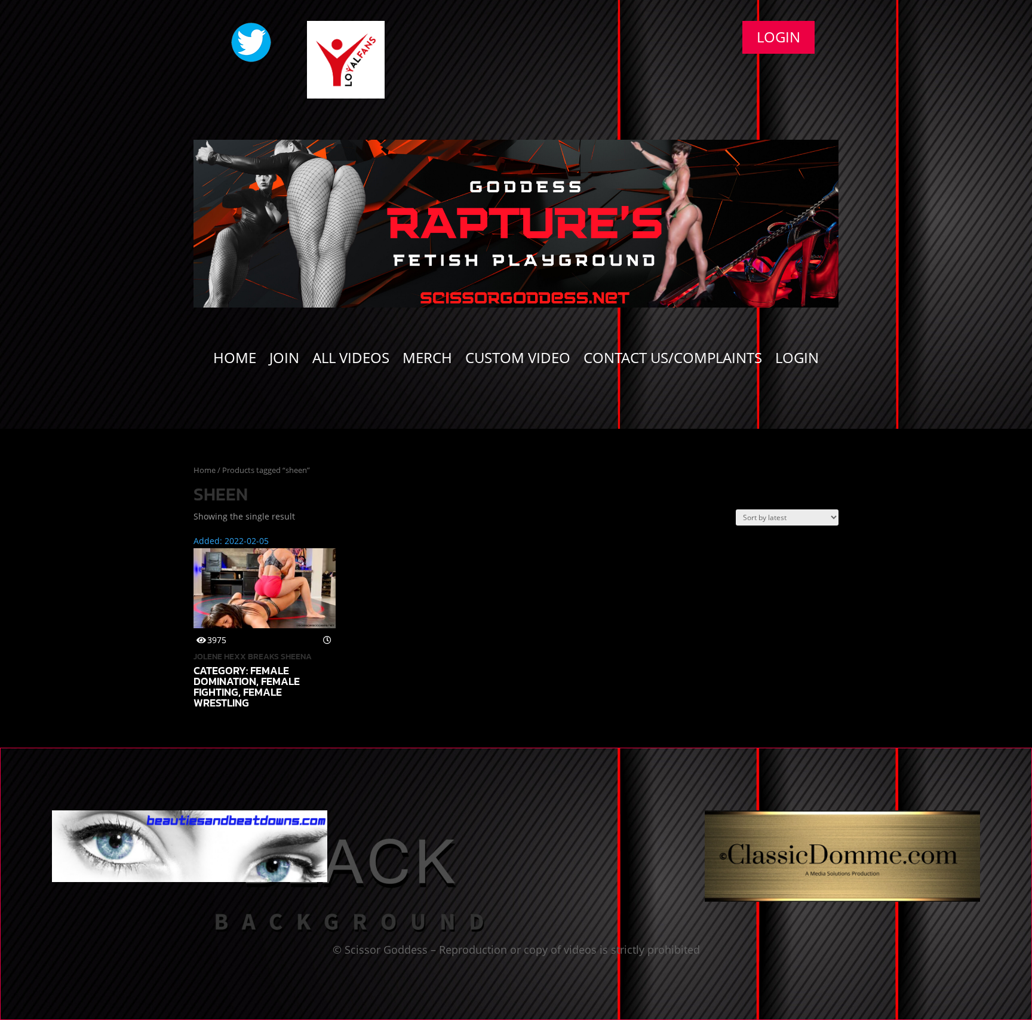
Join (284, 360)
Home (234, 360)
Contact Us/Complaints (672, 360)
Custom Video (517, 360)
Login (778, 37)
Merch (427, 360)
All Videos (350, 360)
